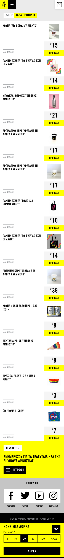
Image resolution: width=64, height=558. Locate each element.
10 (15, 538)
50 (33, 538)
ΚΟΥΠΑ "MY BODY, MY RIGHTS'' (32, 38)
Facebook (11, 506)
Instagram (53, 506)
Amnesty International (4, 4)
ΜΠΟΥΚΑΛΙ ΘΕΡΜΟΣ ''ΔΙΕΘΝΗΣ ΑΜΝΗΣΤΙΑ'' (32, 108)
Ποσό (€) (9, 532)
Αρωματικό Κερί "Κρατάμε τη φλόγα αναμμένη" (32, 143)
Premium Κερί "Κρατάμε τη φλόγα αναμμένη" (32, 283)
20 (24, 538)
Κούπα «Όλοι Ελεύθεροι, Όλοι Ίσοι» (32, 318)
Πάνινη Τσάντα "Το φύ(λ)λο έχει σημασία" (32, 73)
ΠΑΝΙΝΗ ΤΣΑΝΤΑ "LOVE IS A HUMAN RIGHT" (32, 213)
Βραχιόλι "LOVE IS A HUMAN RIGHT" (32, 388)
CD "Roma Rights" (32, 423)
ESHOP (9, 15)
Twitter (25, 506)
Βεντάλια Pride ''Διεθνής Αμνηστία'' (32, 353)
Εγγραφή (18, 470)
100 (43, 538)
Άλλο (54, 538)
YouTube (39, 506)
